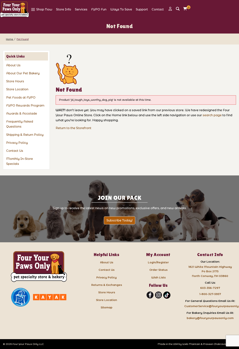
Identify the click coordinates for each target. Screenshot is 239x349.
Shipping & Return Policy (25, 135)
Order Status (158, 270)
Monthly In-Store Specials (19, 161)
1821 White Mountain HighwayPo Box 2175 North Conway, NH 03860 (210, 271)
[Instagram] (158, 295)
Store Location (17, 89)
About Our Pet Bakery (23, 73)
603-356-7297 (210, 288)
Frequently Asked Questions (19, 124)
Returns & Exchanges (106, 285)
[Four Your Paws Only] (14, 9)
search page (212, 115)
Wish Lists (158, 277)
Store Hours (15, 81)
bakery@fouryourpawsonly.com (210, 318)
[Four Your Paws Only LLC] (39, 266)
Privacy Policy (17, 143)
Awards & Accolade (21, 113)
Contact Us (14, 151)
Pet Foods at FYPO (20, 97)
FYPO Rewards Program (25, 105)
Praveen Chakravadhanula (219, 344)
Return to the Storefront (73, 128)
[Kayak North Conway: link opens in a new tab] (49, 297)
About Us (13, 65)
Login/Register (158, 262)
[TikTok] (167, 295)
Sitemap (106, 307)
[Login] (171, 9)
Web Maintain (191, 344)
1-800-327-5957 (210, 294)
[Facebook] (150, 295)
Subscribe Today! (119, 220)
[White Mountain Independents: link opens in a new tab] (20, 297)
